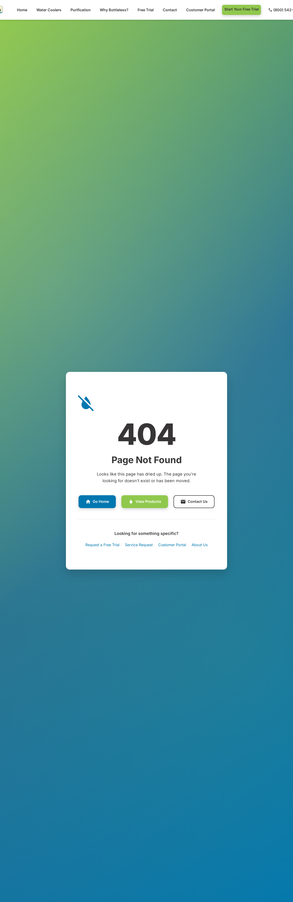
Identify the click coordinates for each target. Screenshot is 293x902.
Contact (170, 10)
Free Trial (146, 10)
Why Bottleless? (114, 10)
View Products (148, 501)
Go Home (101, 501)
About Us (200, 544)
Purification (81, 10)
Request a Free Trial (102, 544)
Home (22, 10)
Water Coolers (48, 10)
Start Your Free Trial (241, 9)
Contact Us (198, 501)
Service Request (139, 544)
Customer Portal (200, 10)
